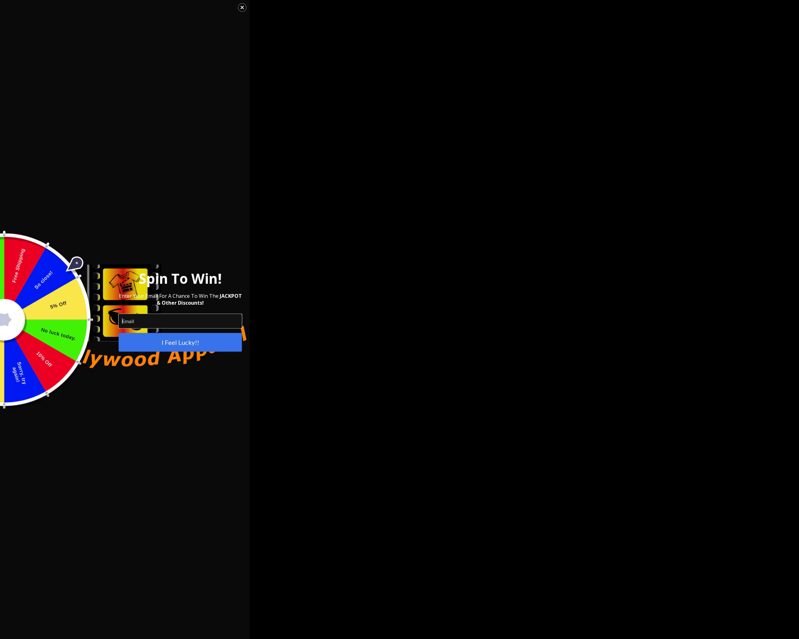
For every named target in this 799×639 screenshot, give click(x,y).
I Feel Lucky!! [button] (180, 342)
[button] (242, 7)
